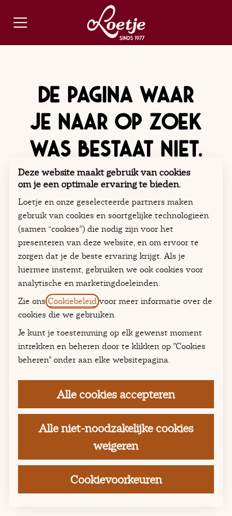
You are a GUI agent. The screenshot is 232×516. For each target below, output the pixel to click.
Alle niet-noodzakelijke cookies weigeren (116, 436)
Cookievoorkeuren (116, 479)
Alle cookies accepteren (116, 394)
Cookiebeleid (72, 301)
